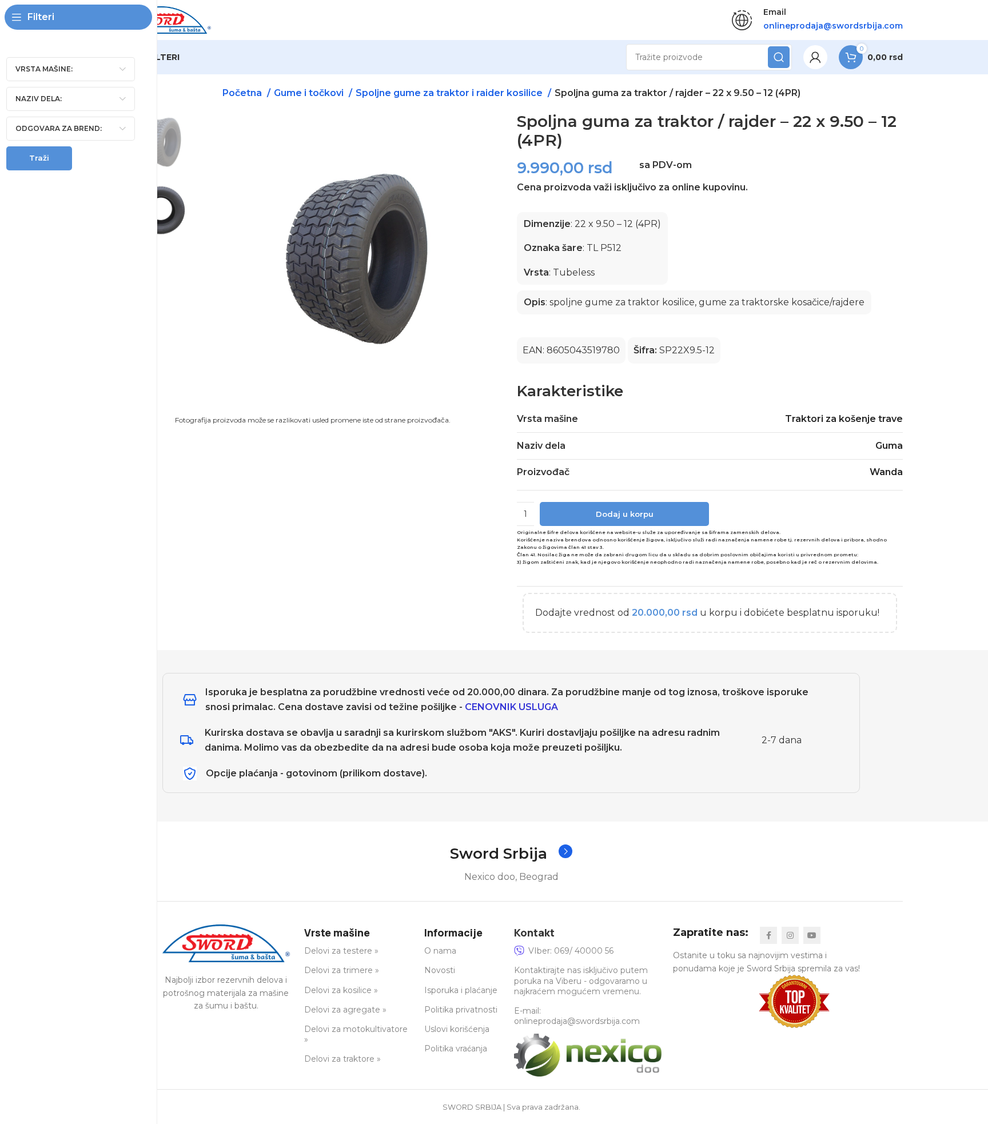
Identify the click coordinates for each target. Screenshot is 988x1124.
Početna (243, 92)
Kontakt (534, 932)
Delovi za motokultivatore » (356, 1034)
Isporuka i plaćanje (460, 990)
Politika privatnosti (460, 1010)
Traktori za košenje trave (844, 418)
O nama (440, 951)
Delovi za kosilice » (341, 990)
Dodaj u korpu (625, 514)
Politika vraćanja (455, 1048)
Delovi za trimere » (341, 970)
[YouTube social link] (811, 935)
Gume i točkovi (310, 92)
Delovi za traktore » (342, 1059)
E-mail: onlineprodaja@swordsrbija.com (577, 1016)
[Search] (779, 57)
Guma (889, 445)
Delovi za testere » (341, 951)
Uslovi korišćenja (456, 1029)
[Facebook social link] (768, 935)
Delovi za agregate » (345, 1010)
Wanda (886, 472)
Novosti (439, 970)
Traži (39, 157)
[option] (161, 142)
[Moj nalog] (815, 57)
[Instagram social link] (790, 935)
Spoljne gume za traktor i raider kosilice (450, 92)
